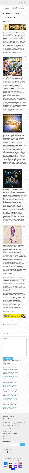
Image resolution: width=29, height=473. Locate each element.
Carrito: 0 (23, 2)
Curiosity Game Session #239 (10, 381)
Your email (6, 333)
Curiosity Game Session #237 (10, 389)
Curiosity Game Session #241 (10, 372)
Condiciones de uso (8, 438)
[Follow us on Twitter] (7, 452)
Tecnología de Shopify (13, 460)
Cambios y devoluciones (9, 435)
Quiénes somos (7, 431)
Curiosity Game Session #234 (10, 403)
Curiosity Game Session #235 (10, 398)
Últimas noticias (8, 416)
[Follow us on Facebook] (4, 452)
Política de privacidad (8, 437)
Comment (5, 338)
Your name (6, 328)
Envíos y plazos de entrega (10, 433)
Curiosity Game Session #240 (10, 376)
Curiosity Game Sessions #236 (10, 394)
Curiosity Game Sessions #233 (10, 407)
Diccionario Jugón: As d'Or (9, 367)
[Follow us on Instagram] (11, 452)
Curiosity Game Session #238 (10, 385)
